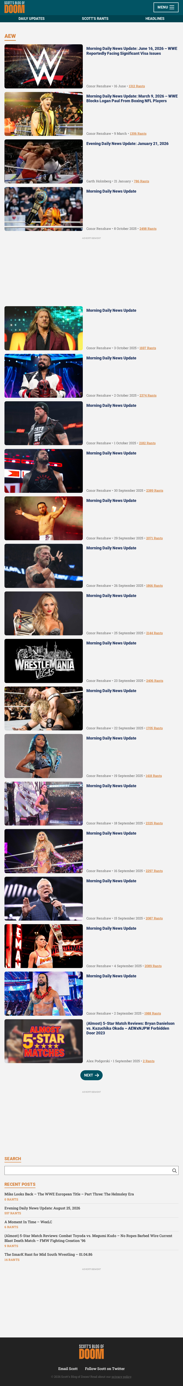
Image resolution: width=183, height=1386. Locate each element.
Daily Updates (32, 18)
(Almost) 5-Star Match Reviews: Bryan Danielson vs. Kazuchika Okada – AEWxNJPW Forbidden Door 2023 (130, 1028)
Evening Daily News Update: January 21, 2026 (127, 143)
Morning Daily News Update (111, 191)
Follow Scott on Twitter (105, 1368)
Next (88, 1075)
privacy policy (121, 1377)
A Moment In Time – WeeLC (28, 1221)
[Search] (175, 1170)
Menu (163, 7)
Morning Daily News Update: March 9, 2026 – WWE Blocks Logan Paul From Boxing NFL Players (132, 98)
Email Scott (68, 1368)
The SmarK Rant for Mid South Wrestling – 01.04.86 (48, 1254)
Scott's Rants (95, 18)
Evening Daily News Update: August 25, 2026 (42, 1208)
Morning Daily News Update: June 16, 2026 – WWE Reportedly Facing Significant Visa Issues (131, 51)
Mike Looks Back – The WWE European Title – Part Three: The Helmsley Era (69, 1194)
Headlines (155, 18)
